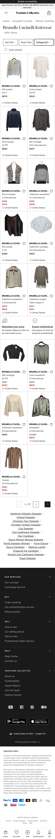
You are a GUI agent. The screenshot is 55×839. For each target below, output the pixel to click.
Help (7, 651)
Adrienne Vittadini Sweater (26, 514)
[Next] (36, 504)
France (8, 821)
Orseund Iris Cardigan (26, 551)
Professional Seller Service (19, 641)
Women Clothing (45, 21)
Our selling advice (14, 631)
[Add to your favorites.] (24, 86)
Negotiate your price (13, 326)
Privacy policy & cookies (26, 741)
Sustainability (12, 681)
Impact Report (12, 685)
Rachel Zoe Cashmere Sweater (26, 554)
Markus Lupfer (36, 547)
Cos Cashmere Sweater (26, 532)
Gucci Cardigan (15, 547)
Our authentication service (19, 607)
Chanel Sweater (26, 517)
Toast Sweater (27, 558)
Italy (30, 823)
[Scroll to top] (47, 504)
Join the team (12, 690)
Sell (7, 621)
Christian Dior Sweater (26, 521)
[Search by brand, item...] (6, 13)
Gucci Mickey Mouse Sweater (26, 540)
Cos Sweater (25, 528)
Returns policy (13, 611)
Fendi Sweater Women (17, 543)
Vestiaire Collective (18, 671)
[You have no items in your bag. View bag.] (49, 13)
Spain (25, 823)
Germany (43, 821)
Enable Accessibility (27, 1)
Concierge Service (15, 587)
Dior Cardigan (26, 536)
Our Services (13, 577)
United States (33, 821)
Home (6, 21)
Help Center (11, 656)
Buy (7, 597)
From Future (41, 543)
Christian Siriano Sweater (26, 525)
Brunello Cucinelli (22, 21)
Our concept (11, 582)
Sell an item (11, 636)
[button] (49, 13)
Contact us (11, 661)
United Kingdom (19, 821)
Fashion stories (13, 695)
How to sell (11, 627)
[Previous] (19, 504)
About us (10, 676)
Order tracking (13, 602)
